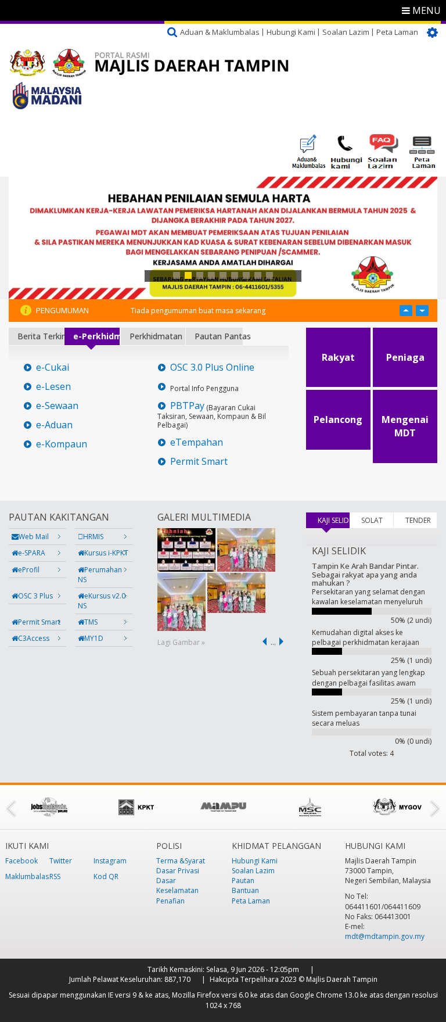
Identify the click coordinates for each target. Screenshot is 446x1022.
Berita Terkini (40, 336)
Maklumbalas (27, 876)
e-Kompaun (61, 444)
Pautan (243, 880)
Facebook (21, 861)
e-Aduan (54, 425)
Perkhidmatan (156, 336)
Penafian (170, 901)
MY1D (93, 638)
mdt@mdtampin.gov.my (385, 936)
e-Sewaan (57, 405)
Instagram (110, 861)
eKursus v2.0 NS (101, 601)
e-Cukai (52, 367)
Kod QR (105, 876)
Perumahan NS (100, 574)
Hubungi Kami (291, 32)
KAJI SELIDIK (334, 520)
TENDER (418, 520)
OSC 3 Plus (35, 596)
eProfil (28, 570)
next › (283, 641)
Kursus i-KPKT (106, 553)
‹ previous (262, 641)
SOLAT (372, 520)
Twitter (60, 861)
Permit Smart (199, 461)
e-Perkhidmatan (96, 336)
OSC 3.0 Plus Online (212, 367)
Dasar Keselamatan (177, 885)
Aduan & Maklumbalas (220, 32)
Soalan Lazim (345, 32)
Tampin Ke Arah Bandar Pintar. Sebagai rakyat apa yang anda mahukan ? (365, 574)
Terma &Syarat (180, 861)
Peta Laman (397, 32)
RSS (54, 876)
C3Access (33, 638)
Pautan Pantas (219, 336)
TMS (91, 622)
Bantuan (245, 890)
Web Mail (34, 537)
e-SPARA (31, 553)
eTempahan (196, 442)
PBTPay (187, 405)
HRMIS (93, 537)
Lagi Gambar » (181, 642)
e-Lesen (53, 386)
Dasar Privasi (177, 871)
